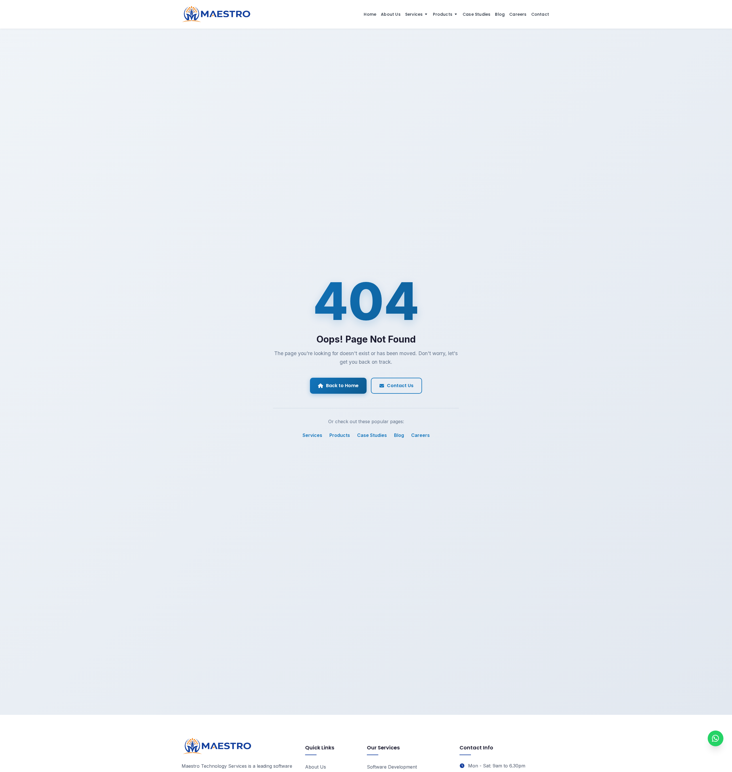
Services (414, 14)
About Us (391, 14)
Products (442, 14)
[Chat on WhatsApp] (715, 738)
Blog (500, 14)
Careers (517, 14)
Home (370, 14)
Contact (540, 14)
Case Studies (476, 14)
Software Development (392, 767)
